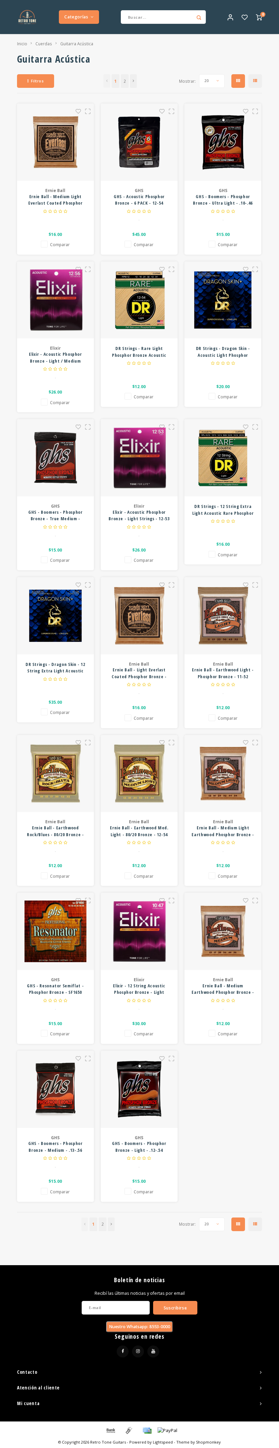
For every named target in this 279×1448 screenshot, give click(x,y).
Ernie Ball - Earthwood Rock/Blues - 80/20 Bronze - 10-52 (55, 831)
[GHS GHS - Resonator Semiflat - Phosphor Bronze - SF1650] (55, 931)
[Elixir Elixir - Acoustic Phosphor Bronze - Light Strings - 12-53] (139, 457)
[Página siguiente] (133, 81)
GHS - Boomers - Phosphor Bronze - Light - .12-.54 (139, 1146)
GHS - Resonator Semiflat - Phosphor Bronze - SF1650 (55, 989)
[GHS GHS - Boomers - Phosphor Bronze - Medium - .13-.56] (55, 1089)
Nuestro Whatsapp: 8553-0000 (139, 1327)
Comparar (60, 244)
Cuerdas (43, 43)
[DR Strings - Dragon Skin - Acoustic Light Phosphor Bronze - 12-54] (223, 300)
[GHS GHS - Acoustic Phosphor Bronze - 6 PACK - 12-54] (139, 142)
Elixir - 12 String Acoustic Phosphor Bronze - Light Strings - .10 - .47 (139, 989)
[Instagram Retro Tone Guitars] (138, 1351)
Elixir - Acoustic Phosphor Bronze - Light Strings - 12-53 (139, 515)
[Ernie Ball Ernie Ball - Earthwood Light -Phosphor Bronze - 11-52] (223, 615)
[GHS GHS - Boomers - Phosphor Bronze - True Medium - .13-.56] (55, 457)
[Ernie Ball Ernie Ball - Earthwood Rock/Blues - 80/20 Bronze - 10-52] (55, 773)
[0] (259, 17)
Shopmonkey (208, 1442)
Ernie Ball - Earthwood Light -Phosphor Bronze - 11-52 (223, 673)
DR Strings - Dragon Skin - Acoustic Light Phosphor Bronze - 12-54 (223, 352)
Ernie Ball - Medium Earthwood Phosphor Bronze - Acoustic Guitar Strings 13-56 (223, 989)
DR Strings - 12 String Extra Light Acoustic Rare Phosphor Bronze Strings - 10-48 (222, 509)
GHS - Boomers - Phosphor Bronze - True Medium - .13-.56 (55, 515)
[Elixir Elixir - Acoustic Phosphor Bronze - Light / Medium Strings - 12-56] (55, 300)
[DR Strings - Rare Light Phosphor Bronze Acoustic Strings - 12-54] (139, 300)
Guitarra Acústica (76, 43)
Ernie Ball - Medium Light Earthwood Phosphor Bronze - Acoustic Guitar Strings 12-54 (223, 831)
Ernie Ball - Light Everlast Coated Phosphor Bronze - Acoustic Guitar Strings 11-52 (139, 673)
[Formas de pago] (110, 1430)
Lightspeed (163, 1442)
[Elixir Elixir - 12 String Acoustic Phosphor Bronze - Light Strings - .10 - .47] (139, 931)
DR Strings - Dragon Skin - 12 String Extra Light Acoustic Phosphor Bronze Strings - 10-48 (55, 667)
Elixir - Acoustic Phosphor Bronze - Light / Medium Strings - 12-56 (55, 357)
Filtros (37, 80)
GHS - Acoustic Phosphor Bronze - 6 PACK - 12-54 (139, 199)
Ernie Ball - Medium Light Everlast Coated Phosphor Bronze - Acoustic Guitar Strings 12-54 (55, 200)
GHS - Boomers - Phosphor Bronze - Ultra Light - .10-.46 (223, 199)
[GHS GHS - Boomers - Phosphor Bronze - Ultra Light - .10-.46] (223, 142)
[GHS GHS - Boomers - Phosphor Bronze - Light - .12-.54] (139, 1089)
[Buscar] (199, 17)
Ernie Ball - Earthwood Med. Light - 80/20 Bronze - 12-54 (139, 831)
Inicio (22, 43)
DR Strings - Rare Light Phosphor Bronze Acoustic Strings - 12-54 (139, 352)
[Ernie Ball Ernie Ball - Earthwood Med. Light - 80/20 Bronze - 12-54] (139, 773)
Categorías (76, 17)
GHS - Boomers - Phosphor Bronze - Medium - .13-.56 (55, 1146)
